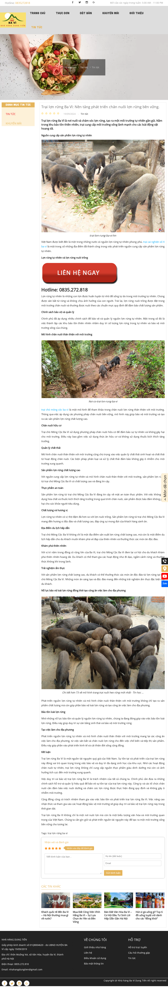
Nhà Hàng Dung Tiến (71, 943)
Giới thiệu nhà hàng (95, 947)
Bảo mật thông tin (94, 963)
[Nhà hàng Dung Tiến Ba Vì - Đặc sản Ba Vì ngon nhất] (13, 20)
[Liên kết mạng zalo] (164, 586)
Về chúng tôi (95, 939)
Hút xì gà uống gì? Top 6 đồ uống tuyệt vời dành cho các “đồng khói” (149, 915)
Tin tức (36, 27)
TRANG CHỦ (37, 13)
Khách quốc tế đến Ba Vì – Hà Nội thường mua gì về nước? (55, 915)
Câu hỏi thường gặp (139, 952)
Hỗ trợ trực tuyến (137, 947)
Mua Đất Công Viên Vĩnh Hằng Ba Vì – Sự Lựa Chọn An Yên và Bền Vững (86, 916)
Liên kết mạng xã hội (86, 969)
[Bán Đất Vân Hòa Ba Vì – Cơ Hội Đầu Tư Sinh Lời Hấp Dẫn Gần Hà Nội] (118, 900)
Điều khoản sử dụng (95, 958)
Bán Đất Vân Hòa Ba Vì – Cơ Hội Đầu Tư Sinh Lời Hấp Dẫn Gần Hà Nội (118, 915)
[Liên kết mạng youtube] (164, 578)
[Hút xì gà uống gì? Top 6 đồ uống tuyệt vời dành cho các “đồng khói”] (150, 900)
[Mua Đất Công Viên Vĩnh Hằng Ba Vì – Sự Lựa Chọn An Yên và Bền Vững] (87, 900)
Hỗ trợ (134, 939)
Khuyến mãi (110, 13)
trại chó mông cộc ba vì (54, 409)
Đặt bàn (86, 13)
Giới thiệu (136, 13)
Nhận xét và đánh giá (56, 842)
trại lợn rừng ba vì (58, 833)
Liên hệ (88, 952)
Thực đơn (62, 13)
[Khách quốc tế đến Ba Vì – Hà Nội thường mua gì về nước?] (55, 900)
